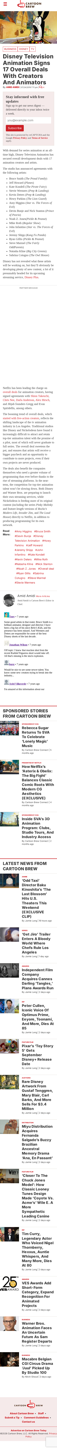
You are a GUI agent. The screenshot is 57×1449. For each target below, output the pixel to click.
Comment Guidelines (36, 1417)
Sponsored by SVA (30, 724)
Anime (24, 876)
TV (32, 49)
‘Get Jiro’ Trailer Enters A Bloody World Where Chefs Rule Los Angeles (36, 943)
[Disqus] (28, 651)
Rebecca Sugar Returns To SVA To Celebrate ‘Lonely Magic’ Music (36, 737)
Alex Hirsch (42, 400)
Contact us (28, 1421)
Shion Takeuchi (40, 396)
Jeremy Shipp (24, 550)
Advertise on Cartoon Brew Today (28, 1430)
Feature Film (27, 1042)
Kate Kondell (37, 554)
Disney (23, 49)
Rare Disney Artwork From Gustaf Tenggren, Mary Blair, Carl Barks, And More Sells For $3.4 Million (37, 1095)
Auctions (26, 1078)
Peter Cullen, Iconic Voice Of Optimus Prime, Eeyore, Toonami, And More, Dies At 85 (38, 1016)
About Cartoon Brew (22, 1413)
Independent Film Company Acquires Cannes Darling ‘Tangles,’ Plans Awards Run (38, 979)
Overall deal (47, 568)
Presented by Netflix (31, 763)
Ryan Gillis (24, 573)
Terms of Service (40, 138)
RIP (23, 1002)
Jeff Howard (35, 545)
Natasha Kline (24, 564)
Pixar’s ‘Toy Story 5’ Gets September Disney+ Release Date (37, 1055)
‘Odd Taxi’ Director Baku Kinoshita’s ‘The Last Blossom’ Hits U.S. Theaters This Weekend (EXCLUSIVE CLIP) (36, 898)
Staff (41, 1413)
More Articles (43, 596)
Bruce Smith (43, 531)
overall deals (10, 392)
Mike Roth (42, 559)
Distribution (28, 1122)
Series (25, 930)
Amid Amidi (12, 87)
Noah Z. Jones (27, 568)
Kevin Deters (24, 559)
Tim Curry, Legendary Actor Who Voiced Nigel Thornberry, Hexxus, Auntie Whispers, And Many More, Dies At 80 (38, 1249)
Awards (25, 966)
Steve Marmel (37, 578)
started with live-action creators (21, 418)
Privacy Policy (20, 138)
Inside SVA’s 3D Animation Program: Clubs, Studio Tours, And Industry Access (38, 828)
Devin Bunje (23, 536)
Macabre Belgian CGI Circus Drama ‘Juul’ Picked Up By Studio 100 (37, 1366)
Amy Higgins (24, 531)
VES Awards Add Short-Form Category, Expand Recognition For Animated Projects (38, 1294)
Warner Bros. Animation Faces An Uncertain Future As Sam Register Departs (37, 1332)
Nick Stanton (45, 564)
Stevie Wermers (25, 582)
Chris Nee (8, 400)
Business (10, 49)
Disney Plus (31, 277)
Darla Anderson (25, 400)
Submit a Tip (12, 1417)
